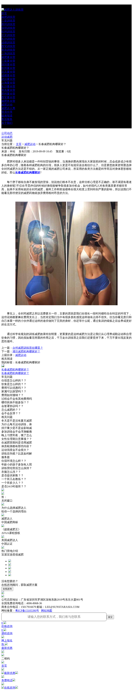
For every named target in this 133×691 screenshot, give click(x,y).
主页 (18, 144)
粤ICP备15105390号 (27, 610)
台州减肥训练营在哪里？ (27, 347)
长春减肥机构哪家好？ (15, 373)
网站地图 (46, 610)
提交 (110, 617)
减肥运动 (30, 144)
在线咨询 (7, 589)
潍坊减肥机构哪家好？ (26, 351)
